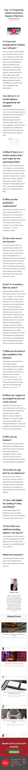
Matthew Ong (14, 592)
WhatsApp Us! (14, 752)
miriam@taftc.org (14, 387)
